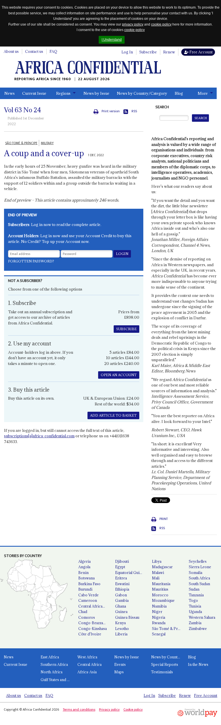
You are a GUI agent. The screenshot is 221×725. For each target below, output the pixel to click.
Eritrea (121, 578)
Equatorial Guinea (130, 572)
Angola (84, 566)
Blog (179, 93)
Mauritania (161, 583)
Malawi (158, 572)
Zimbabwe (198, 628)
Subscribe (148, 52)
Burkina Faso (89, 583)
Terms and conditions (79, 709)
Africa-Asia (87, 672)
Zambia (195, 622)
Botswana (86, 578)
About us (11, 51)
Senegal (158, 634)
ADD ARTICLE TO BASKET (113, 415)
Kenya (120, 622)
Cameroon (87, 600)
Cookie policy (133, 709)
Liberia (121, 634)
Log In (127, 52)
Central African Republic (94, 606)
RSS (134, 111)
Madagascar (162, 566)
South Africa (199, 578)
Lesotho (122, 628)
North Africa (51, 672)
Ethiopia (122, 589)
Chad (82, 611)
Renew (169, 52)
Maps (119, 672)
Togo (193, 600)
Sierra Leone (200, 566)
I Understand (112, 40)
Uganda (195, 611)
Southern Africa (54, 664)
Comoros (86, 617)
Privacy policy (109, 709)
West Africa (87, 657)
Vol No (22, 110)
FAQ (53, 51)
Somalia (195, 572)
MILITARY (47, 143)
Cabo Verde (88, 595)
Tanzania (196, 595)
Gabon (121, 595)
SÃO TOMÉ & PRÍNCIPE (21, 143)
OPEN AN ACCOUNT (119, 375)
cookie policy (161, 24)
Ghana (120, 606)
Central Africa (89, 664)
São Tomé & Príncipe (168, 628)
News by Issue (96, 93)
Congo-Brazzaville (94, 622)
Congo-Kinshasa (92, 628)
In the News (198, 664)
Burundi (85, 589)
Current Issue (34, 93)
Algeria (84, 561)
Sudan (194, 589)
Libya (156, 561)
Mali (155, 578)
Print (163, 519)
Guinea (121, 611)
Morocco (160, 595)
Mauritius (160, 589)
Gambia (122, 600)
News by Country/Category (142, 93)
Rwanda (158, 622)
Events (120, 664)
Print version (111, 111)
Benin (83, 572)
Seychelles (198, 561)
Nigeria (158, 617)
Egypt (120, 566)
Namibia (159, 606)
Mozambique (163, 600)
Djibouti (122, 561)
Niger (157, 611)
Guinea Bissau (127, 617)
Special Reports (164, 664)
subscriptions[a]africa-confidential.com (39, 435)
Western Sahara (202, 617)
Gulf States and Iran (57, 679)
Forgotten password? (31, 261)
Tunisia (195, 606)
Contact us (34, 51)
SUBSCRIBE (126, 329)
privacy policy (132, 24)
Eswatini (122, 583)
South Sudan (199, 583)
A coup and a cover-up (44, 153)
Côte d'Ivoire (89, 634)
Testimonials (162, 672)
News (9, 93)
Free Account (200, 52)
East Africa (50, 657)
